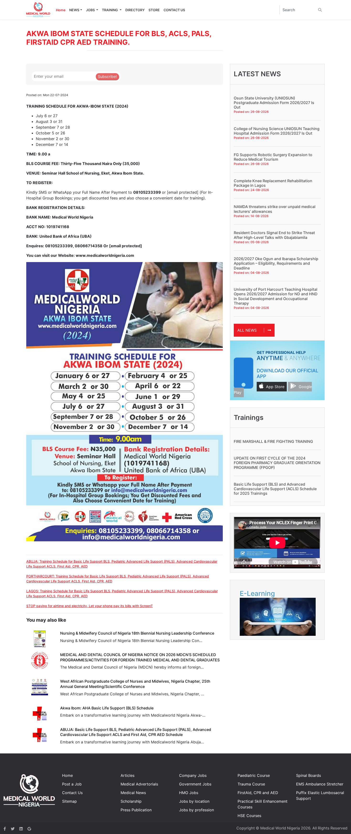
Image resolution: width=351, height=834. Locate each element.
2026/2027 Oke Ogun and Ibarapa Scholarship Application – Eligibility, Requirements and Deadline (276, 263)
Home (60, 10)
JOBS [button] (91, 10)
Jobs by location (194, 801)
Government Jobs (195, 784)
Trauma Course (251, 784)
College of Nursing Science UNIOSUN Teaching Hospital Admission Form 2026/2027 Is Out (276, 131)
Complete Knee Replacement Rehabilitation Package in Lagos (273, 183)
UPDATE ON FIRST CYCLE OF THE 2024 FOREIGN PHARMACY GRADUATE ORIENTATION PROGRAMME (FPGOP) (277, 463)
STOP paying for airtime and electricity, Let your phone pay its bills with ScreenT (89, 606)
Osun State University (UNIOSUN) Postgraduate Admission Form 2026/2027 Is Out (274, 103)
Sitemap (69, 801)
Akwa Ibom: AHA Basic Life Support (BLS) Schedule (107, 708)
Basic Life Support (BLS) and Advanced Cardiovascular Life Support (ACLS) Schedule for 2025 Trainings (275, 489)
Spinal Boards (308, 775)
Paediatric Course (254, 775)
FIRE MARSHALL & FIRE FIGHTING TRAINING (273, 441)
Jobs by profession (196, 809)
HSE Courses (249, 815)
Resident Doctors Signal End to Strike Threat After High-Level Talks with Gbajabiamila (274, 235)
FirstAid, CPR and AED (258, 792)
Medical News (133, 792)
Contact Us (72, 792)
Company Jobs (193, 775)
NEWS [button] (74, 10)
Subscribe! (107, 76)
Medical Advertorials (139, 784)
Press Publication (136, 809)
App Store (275, 386)
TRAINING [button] (110, 10)
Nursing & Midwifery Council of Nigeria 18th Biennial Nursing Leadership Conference (137, 633)
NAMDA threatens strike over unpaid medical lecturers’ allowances (274, 209)
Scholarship (131, 801)
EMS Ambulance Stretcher (319, 784)
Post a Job (72, 784)
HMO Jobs (188, 792)
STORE (154, 10)
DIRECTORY (135, 10)
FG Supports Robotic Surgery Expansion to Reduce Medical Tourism (273, 157)
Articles (127, 775)
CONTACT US (174, 10)
